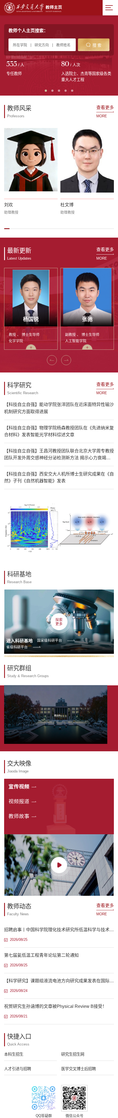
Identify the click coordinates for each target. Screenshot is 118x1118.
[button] (7, 228)
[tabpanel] (31, 69)
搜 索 (96, 45)
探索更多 (59, 620)
